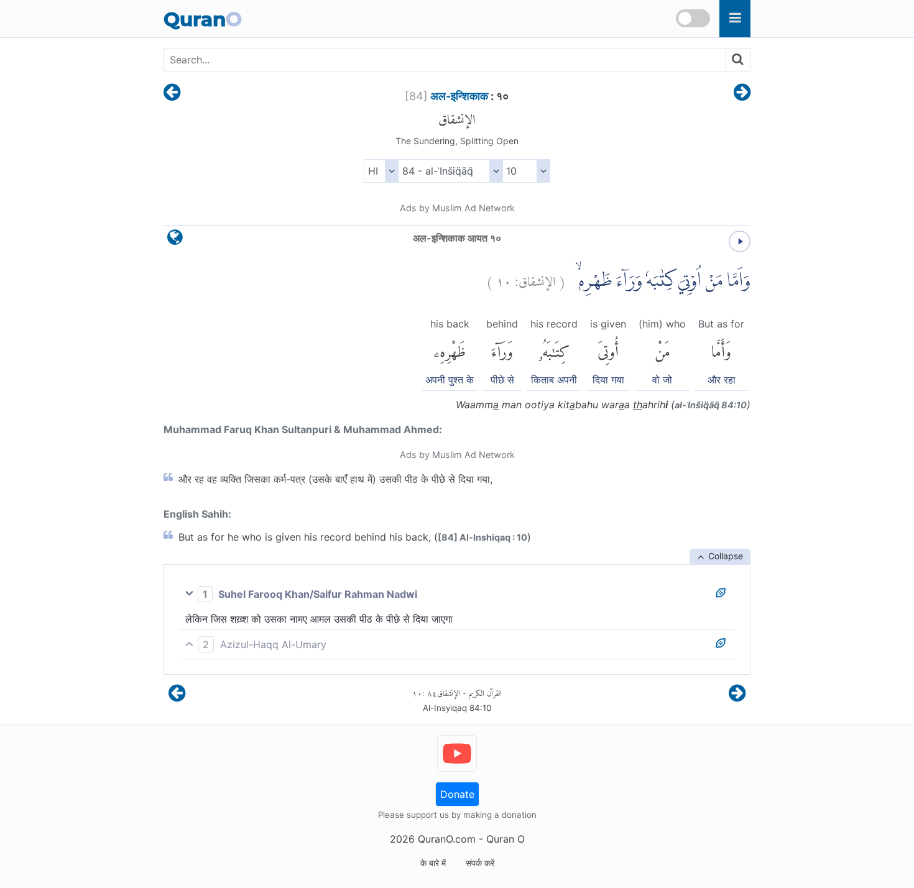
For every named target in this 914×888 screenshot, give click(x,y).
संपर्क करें (480, 863)
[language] (175, 240)
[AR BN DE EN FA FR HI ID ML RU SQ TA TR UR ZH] (381, 171)
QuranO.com (447, 839)
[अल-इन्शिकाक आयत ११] (742, 93)
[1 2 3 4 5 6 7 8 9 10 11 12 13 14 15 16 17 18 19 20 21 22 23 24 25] (526, 171)
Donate (457, 794)
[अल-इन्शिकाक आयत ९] (172, 93)
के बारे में (433, 863)
